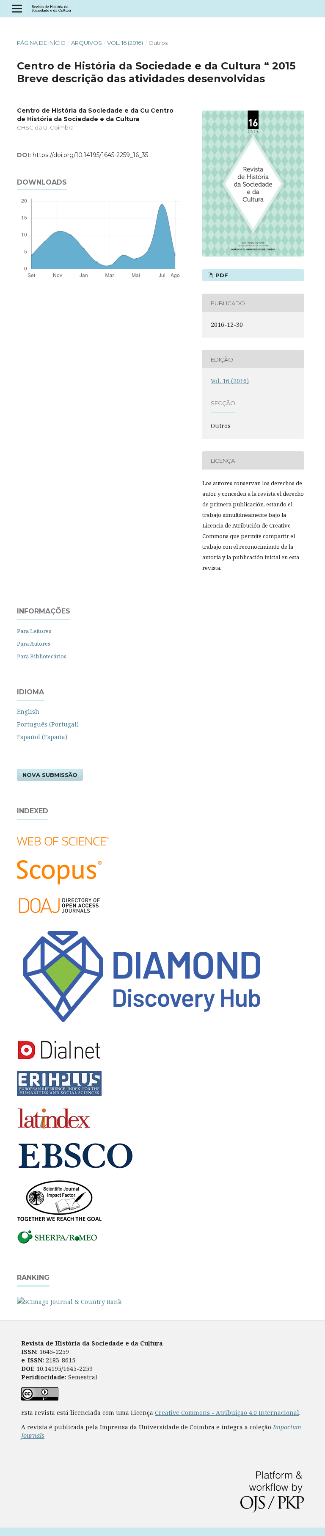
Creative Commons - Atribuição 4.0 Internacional (227, 1413)
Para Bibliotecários (41, 656)
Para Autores (33, 643)
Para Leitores (34, 631)
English (28, 711)
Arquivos (86, 42)
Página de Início (41, 42)
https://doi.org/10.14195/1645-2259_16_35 (90, 155)
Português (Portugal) (48, 724)
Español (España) (42, 737)
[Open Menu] (16, 8)
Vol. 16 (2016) (125, 42)
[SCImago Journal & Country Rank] (69, 1302)
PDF (221, 275)
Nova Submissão (49, 774)
